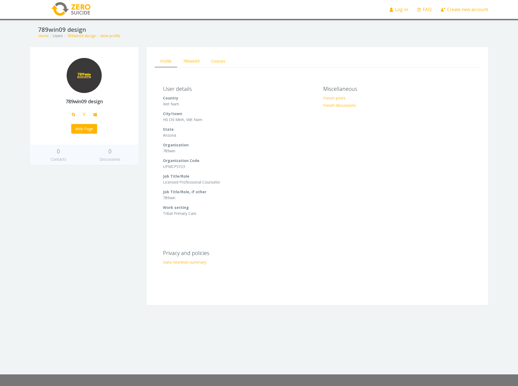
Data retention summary (184, 262)
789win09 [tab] (191, 61)
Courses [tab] (218, 61)
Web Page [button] (84, 128)
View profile (110, 35)
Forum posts (334, 98)
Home (43, 35)
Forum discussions (339, 105)
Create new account (467, 9)
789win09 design (81, 35)
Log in (401, 9)
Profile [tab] (166, 61)
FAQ (427, 9)
